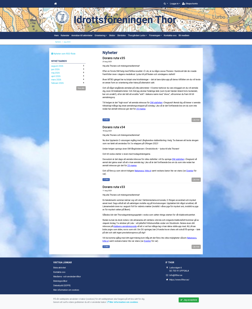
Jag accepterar (189, 300)
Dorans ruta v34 (114, 127)
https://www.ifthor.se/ (179, 279)
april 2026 (56, 76)
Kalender (65, 35)
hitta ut (148, 171)
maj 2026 (55, 73)
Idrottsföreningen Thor (125, 20)
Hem (56, 35)
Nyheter (58, 42)
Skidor (112, 35)
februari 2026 (57, 83)
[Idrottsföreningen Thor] (62, 17)
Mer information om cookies (66, 290)
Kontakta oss (170, 35)
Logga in (174, 3)
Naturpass (139, 171)
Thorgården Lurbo (136, 35)
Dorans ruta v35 (114, 58)
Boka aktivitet (59, 267)
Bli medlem (184, 35)
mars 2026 (56, 79)
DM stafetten (156, 102)
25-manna (140, 109)
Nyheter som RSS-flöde (64, 53)
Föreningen (154, 35)
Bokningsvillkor (60, 281)
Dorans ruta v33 (114, 187)
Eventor (189, 171)
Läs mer (196, 120)
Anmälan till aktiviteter (82, 35)
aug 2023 (67, 42)
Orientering (100, 35)
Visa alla (81, 88)
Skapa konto (191, 3)
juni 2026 (55, 69)
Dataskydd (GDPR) (61, 285)
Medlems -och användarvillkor (67, 276)
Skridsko (121, 35)
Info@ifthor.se (175, 275)
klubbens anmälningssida (125, 226)
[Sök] (166, 3)
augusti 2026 (57, 66)
